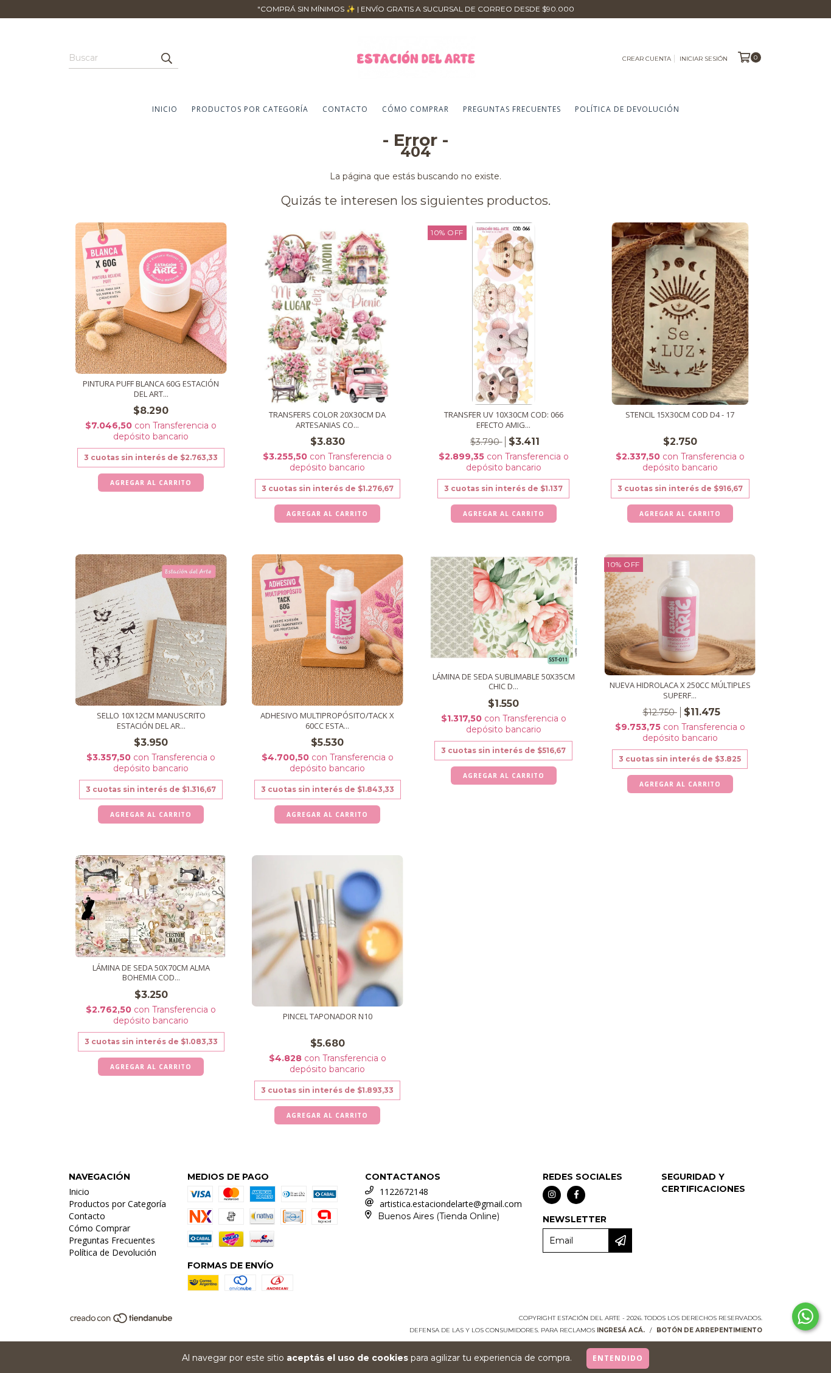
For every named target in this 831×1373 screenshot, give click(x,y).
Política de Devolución (627, 109)
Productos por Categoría (250, 109)
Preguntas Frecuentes (512, 109)
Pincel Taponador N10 (327, 1016)
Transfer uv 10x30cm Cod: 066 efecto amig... (503, 420)
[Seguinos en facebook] (576, 1195)
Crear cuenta (646, 59)
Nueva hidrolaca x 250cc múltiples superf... (680, 690)
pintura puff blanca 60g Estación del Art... (151, 389)
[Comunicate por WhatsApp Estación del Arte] (805, 1316)
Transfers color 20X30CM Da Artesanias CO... (327, 420)
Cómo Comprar (415, 109)
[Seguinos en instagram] (552, 1195)
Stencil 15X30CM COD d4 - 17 (679, 415)
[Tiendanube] (122, 1322)
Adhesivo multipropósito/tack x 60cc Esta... (327, 721)
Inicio (165, 109)
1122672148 (404, 1191)
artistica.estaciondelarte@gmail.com (451, 1204)
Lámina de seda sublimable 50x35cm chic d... (504, 682)
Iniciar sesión (704, 59)
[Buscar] (166, 58)
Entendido (618, 1358)
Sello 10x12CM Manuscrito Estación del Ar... (151, 721)
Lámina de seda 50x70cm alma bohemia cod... (151, 973)
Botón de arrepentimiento (709, 1330)
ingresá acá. (621, 1330)
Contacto (345, 109)
